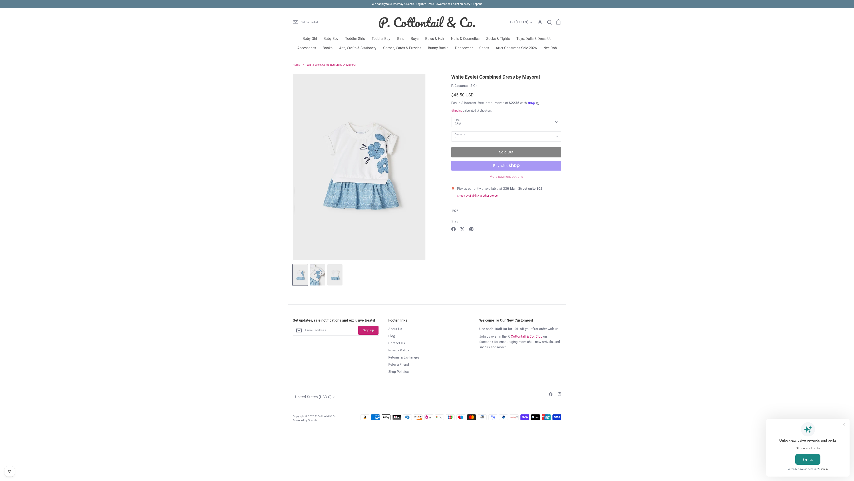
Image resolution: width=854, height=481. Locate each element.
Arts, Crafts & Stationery (358, 48)
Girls (400, 39)
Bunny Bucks (438, 48)
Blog (391, 336)
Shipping (456, 110)
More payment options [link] (506, 177)
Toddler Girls (355, 39)
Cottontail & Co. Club (526, 336)
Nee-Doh (550, 48)
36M (458, 124)
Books (327, 48)
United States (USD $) (313, 397)
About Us (395, 329)
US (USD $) (519, 22)
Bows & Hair (434, 39)
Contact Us (396, 343)
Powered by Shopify (305, 420)
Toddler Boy (381, 39)
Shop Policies (398, 372)
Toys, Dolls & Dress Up (534, 39)
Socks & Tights (498, 39)
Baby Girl (310, 39)
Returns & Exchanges (403, 357)
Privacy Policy (398, 350)
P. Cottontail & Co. (464, 86)
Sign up (368, 330)
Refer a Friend (398, 365)
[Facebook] (550, 394)
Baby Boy (331, 39)
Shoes (484, 48)
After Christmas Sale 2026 (516, 48)
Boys (415, 39)
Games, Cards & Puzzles (402, 48)
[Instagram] (559, 394)
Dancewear (464, 48)
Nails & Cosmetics (465, 39)
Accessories (306, 48)
